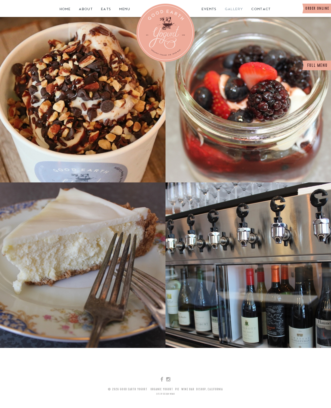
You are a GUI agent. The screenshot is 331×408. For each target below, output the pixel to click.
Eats (106, 9)
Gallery (234, 9)
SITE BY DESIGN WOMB (165, 394)
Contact (261, 9)
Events (209, 9)
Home (65, 9)
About (86, 9)
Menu (124, 9)
